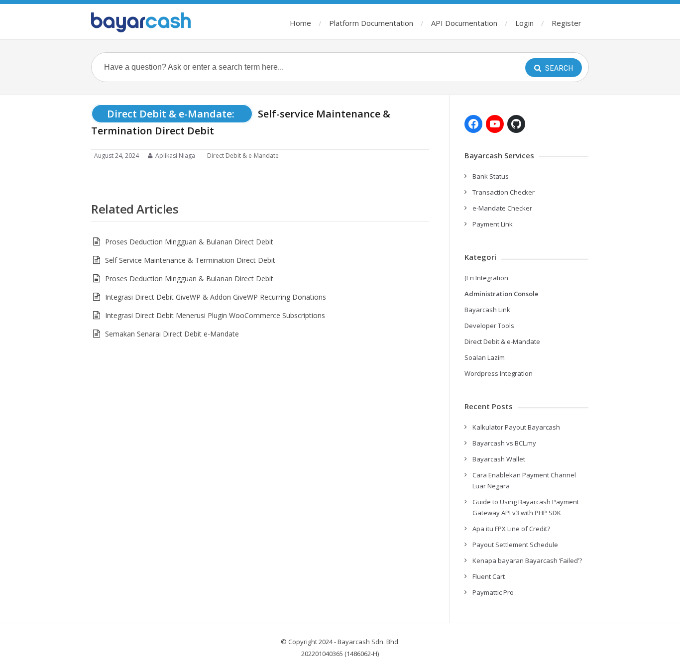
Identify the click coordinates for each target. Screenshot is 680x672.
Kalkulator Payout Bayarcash (516, 427)
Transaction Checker (503, 192)
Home (300, 23)
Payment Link (492, 224)
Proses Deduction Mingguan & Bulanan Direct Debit (189, 241)
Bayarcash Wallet (498, 458)
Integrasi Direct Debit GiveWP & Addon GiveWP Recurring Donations (215, 297)
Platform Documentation (371, 23)
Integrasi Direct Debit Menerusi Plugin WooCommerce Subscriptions (215, 315)
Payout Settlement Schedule (515, 544)
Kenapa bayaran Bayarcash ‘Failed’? (527, 560)
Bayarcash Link (487, 309)
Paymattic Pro (493, 592)
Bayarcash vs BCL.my (504, 443)
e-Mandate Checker (502, 208)
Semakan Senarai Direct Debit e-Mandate (172, 333)
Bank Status (490, 176)
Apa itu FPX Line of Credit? (511, 528)
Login (524, 23)
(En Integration (486, 277)
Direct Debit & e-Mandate (243, 155)
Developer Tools (489, 325)
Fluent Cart (488, 576)
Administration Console (501, 293)
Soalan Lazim (484, 357)
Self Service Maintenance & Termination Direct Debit (191, 260)
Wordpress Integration (498, 373)
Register (566, 23)
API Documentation (464, 23)
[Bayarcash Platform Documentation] (141, 22)
